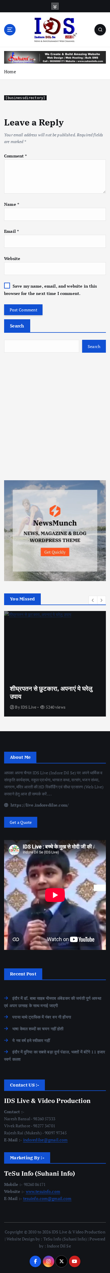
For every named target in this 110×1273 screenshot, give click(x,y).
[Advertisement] (55, 416)
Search (17, 326)
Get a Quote (21, 822)
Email (11, 231)
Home (10, 71)
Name (11, 204)
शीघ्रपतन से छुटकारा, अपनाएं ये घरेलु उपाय (51, 692)
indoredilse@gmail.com (45, 1140)
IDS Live (28, 707)
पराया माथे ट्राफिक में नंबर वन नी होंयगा (41, 1017)
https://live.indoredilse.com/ (39, 805)
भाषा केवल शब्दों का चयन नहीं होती (37, 1028)
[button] (93, 600)
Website (12, 258)
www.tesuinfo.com (43, 1191)
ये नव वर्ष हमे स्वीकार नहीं (31, 1040)
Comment (15, 156)
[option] (55, 664)
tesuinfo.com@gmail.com (47, 1198)
